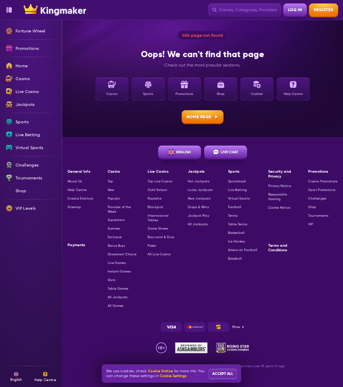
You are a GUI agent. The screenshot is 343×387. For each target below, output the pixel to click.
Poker (152, 246)
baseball (235, 258)
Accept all (222, 373)
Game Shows (158, 228)
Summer (114, 228)
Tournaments (318, 215)
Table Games (118, 288)
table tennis (237, 224)
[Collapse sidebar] (9, 9)
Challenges (317, 198)
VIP (310, 224)
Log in (295, 10)
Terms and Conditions (278, 248)
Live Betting (237, 190)
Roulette (154, 198)
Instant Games (119, 271)
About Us (75, 181)
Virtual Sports (238, 198)
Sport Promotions (321, 190)
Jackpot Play (198, 215)
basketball (236, 233)
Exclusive (115, 237)
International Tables (158, 217)
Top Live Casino (160, 181)
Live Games (117, 263)
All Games (116, 306)
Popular (114, 198)
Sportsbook (237, 181)
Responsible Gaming (277, 196)
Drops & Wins (198, 207)
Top (110, 181)
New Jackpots (199, 198)
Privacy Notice (279, 186)
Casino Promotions (322, 181)
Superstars (116, 220)
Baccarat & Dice (161, 237)
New (111, 190)
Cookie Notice (279, 207)
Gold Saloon (157, 190)
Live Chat (229, 152)
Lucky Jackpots (200, 190)
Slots (111, 280)
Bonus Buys (116, 246)
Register (323, 10)
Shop (312, 207)
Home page (199, 117)
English (183, 152)
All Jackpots (118, 297)
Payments (76, 245)
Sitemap (74, 207)
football (234, 207)
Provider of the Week (119, 209)
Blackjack (155, 207)
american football (242, 250)
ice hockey (236, 241)
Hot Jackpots (198, 181)
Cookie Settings (173, 376)
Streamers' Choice (122, 254)
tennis (233, 215)
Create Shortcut (81, 198)
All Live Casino (159, 254)
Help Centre (77, 190)
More (236, 327)
